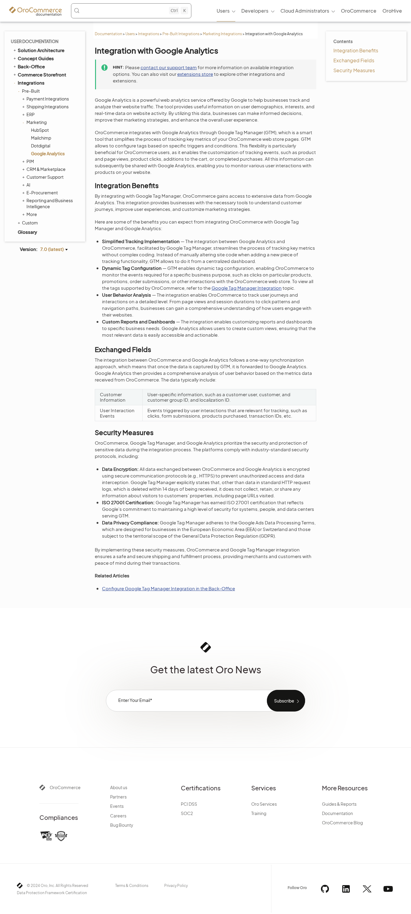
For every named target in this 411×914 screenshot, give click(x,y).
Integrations (148, 34)
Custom (30, 222)
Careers (118, 815)
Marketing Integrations (222, 34)
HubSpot (40, 130)
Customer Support (44, 177)
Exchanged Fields (353, 60)
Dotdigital (40, 145)
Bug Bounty (121, 825)
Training (258, 813)
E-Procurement (42, 192)
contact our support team (169, 67)
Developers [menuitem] (254, 11)
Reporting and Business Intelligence (49, 203)
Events (117, 806)
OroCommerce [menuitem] (358, 11)
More (31, 214)
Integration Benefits (355, 50)
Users (130, 34)
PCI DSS (189, 804)
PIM (30, 161)
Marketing (36, 122)
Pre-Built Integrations (180, 34)
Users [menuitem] (223, 11)
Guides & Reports (339, 804)
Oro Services (264, 804)
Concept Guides (36, 58)
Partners (118, 796)
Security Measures (354, 70)
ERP (30, 114)
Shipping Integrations (47, 106)
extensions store (195, 74)
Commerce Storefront (42, 74)
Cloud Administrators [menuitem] (304, 11)
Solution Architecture (41, 50)
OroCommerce (65, 787)
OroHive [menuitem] (392, 11)
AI (28, 184)
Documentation (108, 34)
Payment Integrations (47, 98)
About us (118, 787)
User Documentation (34, 41)
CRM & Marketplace (46, 169)
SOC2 (187, 813)
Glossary (27, 232)
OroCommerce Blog (342, 822)
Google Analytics (48, 153)
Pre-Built (31, 91)
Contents (343, 41)
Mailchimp (41, 137)
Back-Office (31, 66)
